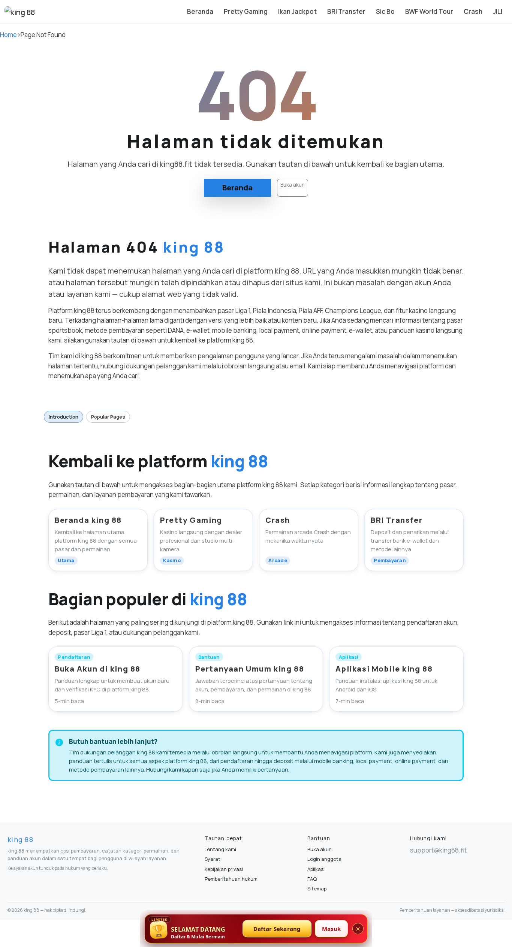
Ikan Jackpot (297, 11)
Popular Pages (108, 416)
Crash (473, 11)
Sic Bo (385, 11)
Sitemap (316, 888)
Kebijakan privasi (224, 869)
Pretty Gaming (246, 11)
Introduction (63, 416)
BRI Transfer (346, 11)
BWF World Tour (429, 11)
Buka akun (292, 184)
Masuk (331, 928)
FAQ (312, 878)
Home (8, 34)
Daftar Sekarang (277, 928)
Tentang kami (220, 849)
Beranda (200, 11)
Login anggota (324, 859)
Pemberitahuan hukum (231, 878)
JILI (497, 11)
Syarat (212, 859)
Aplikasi (316, 869)
